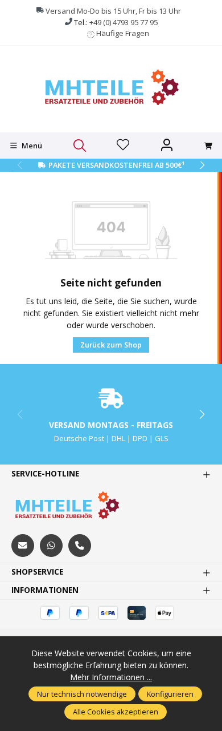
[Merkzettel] (123, 145)
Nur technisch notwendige (82, 694)
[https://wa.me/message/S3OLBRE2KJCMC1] (51, 545)
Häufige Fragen (122, 33)
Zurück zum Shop (111, 345)
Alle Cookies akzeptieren (115, 711)
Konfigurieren (170, 694)
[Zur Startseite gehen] (111, 88)
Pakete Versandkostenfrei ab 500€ (116, 165)
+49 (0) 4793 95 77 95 (123, 22)
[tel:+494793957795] (79, 545)
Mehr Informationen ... (111, 677)
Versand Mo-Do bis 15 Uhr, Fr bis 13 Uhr (113, 11)
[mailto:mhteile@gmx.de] (22, 545)
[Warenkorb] (208, 146)
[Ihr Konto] (167, 145)
